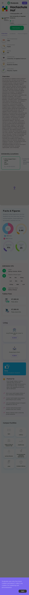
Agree (22, 591)
